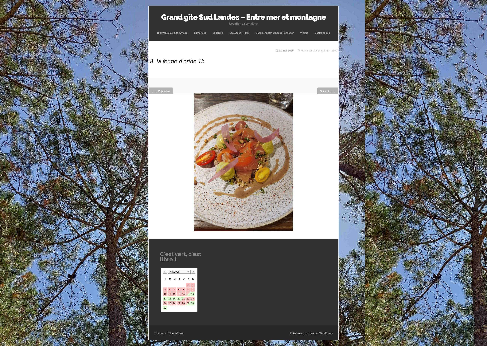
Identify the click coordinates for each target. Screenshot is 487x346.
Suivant (328, 91)
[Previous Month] (165, 272)
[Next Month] (193, 272)
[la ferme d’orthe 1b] (243, 162)
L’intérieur (200, 33)
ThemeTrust (175, 333)
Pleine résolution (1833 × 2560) (319, 50)
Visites (304, 33)
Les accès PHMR (239, 33)
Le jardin (217, 33)
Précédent (160, 91)
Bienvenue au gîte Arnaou (172, 33)
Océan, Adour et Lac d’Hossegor (274, 33)
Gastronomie (322, 33)
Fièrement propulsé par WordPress (311, 333)
